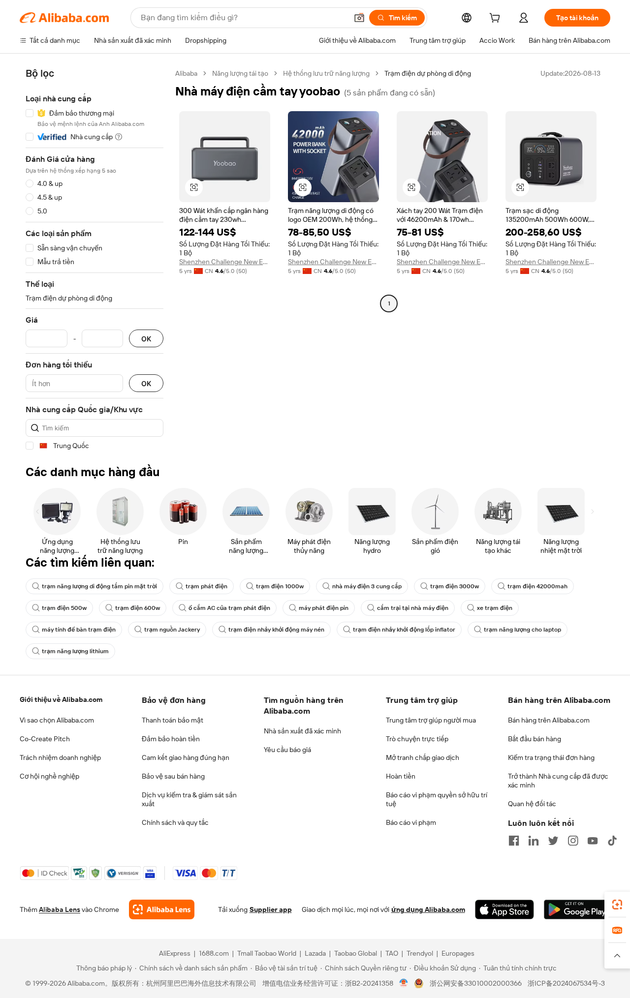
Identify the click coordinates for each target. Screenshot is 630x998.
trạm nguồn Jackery (172, 629)
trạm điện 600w (137, 608)
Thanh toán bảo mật (172, 720)
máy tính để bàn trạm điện (79, 629)
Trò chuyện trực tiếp (417, 739)
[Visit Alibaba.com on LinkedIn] (533, 841)
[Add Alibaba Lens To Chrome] (161, 909)
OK (146, 338)
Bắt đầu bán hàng (534, 739)
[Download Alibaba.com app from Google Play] (577, 909)
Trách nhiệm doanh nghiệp (60, 757)
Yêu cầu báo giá (287, 750)
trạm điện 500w (64, 608)
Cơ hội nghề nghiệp (49, 776)
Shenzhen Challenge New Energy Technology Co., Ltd (224, 262)
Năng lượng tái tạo (240, 73)
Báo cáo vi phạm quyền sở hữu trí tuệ (436, 799)
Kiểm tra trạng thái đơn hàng (551, 757)
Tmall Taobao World (266, 953)
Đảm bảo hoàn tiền (171, 739)
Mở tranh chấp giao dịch (422, 757)
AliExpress (174, 953)
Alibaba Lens (59, 909)
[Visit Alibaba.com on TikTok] (612, 841)
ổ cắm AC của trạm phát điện (229, 608)
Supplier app (271, 909)
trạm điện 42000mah (537, 586)
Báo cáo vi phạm (411, 822)
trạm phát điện (206, 586)
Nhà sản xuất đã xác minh (302, 731)
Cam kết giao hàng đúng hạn (185, 757)
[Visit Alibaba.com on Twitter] (553, 841)
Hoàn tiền (400, 776)
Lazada (315, 953)
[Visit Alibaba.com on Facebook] (514, 841)
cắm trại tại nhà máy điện (412, 608)
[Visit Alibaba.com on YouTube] (592, 841)
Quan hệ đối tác (532, 804)
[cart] (496, 19)
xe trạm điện (494, 608)
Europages (457, 953)
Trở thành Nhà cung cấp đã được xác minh (558, 780)
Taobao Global (355, 953)
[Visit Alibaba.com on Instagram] (573, 841)
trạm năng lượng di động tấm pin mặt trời (99, 586)
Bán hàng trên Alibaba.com (549, 720)
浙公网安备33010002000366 (476, 983)
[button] (359, 18)
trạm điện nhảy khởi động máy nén (276, 629)
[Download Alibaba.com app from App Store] (504, 909)
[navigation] (94, 259)
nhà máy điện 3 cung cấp (367, 586)
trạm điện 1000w (280, 586)
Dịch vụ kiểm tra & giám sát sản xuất (189, 799)
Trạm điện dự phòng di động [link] (427, 73)
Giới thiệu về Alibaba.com (61, 699)
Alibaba (186, 73)
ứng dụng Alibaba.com (428, 909)
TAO (391, 953)
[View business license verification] (404, 983)
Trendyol (420, 953)
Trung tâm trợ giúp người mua (431, 720)
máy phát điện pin (323, 608)
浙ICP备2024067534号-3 (566, 983)
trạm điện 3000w (454, 586)
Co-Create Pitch (45, 739)
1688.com (214, 953)
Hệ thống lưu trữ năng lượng (326, 73)
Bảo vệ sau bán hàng (173, 776)
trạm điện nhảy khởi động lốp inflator (404, 629)
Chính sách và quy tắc (175, 822)
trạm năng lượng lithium (75, 651)
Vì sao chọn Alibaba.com (57, 720)
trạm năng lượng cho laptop (522, 629)
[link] (617, 904)
